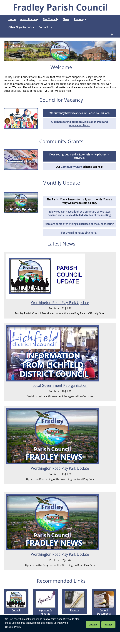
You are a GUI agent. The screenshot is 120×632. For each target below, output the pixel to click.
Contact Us (45, 27)
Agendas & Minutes (45, 611)
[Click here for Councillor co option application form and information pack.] (21, 118)
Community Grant (71, 166)
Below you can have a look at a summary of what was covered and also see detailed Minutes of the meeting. (79, 213)
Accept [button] (108, 624)
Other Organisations (20, 27)
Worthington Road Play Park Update (60, 302)
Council (16, 610)
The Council (50, 19)
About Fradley (28, 19)
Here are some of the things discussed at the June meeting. (79, 224)
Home (12, 19)
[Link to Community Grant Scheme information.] (21, 159)
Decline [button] (93, 624)
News (66, 19)
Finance (74, 610)
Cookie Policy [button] (13, 627)
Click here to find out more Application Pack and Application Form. (79, 123)
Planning (79, 19)
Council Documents (104, 611)
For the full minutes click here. (79, 232)
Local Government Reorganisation (60, 385)
